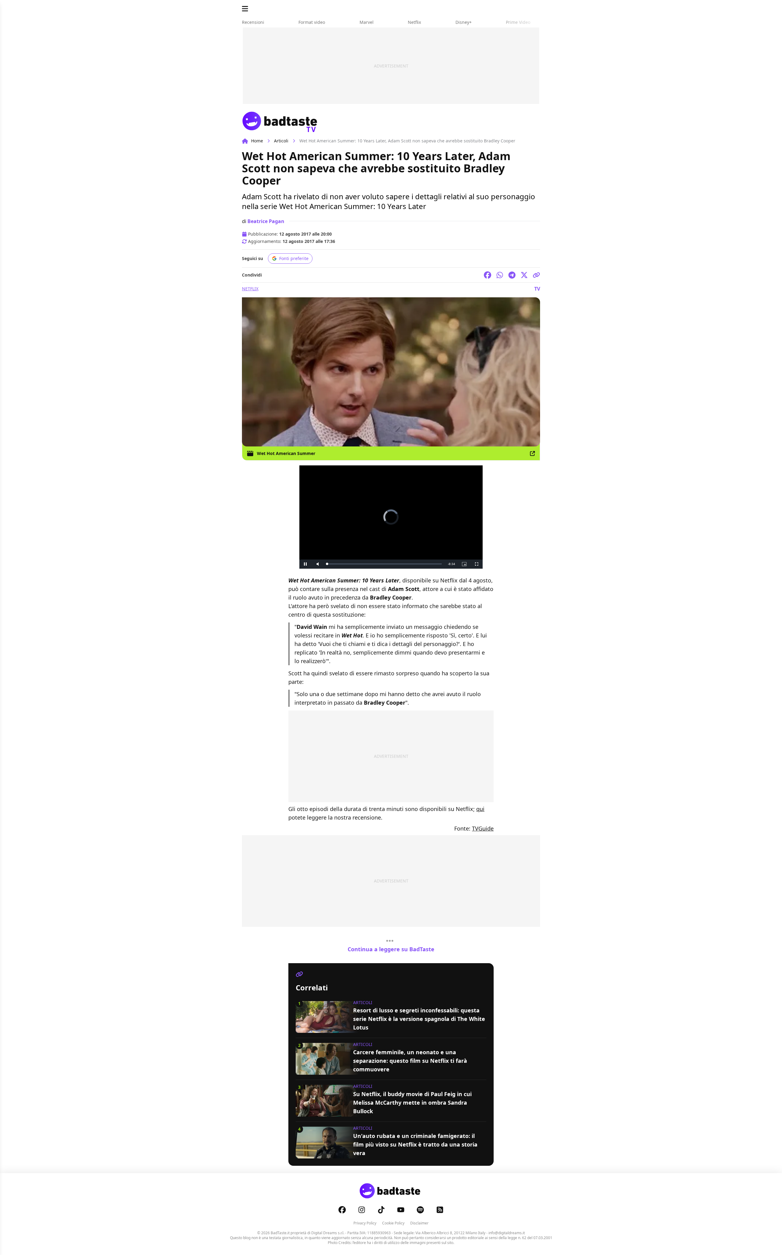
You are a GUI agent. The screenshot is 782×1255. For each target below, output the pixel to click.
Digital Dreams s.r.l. (327, 1232)
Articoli (281, 141)
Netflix (250, 289)
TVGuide (483, 828)
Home (257, 141)
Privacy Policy (364, 1223)
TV (537, 288)
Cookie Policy (393, 1223)
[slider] (384, 563)
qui (480, 809)
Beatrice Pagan (265, 221)
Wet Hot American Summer (286, 453)
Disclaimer (419, 1223)
